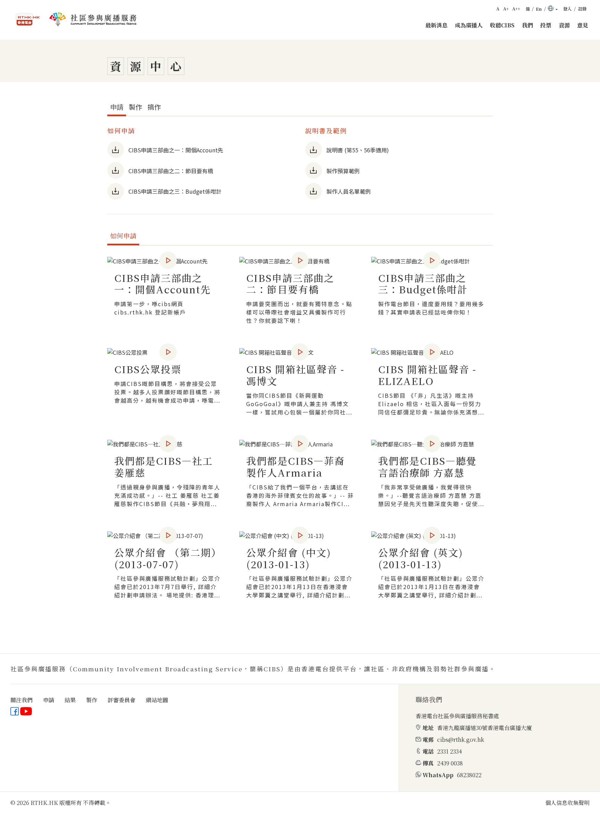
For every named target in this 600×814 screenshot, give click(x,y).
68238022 (469, 775)
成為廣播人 (469, 25)
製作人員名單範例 (348, 191)
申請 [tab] (116, 107)
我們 (527, 25)
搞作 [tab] (154, 107)
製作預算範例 (343, 171)
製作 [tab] (135, 107)
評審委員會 (121, 700)
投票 (545, 25)
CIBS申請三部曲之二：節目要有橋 (170, 171)
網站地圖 (157, 700)
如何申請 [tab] (123, 235)
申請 (48, 700)
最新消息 (436, 25)
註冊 (582, 9)
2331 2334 (449, 751)
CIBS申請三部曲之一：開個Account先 (175, 150)
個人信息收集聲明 (567, 803)
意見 (582, 25)
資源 (564, 25)
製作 (91, 700)
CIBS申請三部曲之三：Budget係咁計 (175, 191)
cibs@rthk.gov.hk (460, 740)
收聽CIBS (502, 25)
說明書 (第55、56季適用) (357, 150)
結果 (70, 700)
